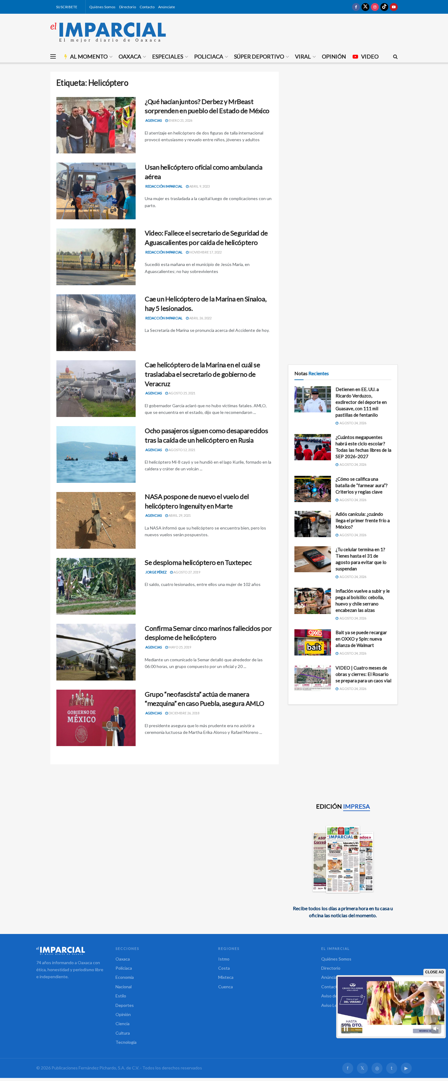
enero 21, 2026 (180, 120)
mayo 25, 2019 (179, 647)
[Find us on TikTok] (384, 7)
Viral (303, 56)
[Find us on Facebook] (356, 7)
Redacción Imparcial (164, 186)
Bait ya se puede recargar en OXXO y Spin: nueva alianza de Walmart (361, 639)
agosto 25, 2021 (181, 393)
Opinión (334, 56)
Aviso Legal (332, 1005)
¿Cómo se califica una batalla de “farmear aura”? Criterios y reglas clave (362, 485)
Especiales (167, 56)
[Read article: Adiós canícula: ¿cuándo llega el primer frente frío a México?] (312, 524)
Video (370, 56)
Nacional (124, 986)
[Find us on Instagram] (375, 7)
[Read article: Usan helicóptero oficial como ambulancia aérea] (96, 191)
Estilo (121, 995)
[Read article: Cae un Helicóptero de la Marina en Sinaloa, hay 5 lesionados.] (96, 322)
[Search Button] (395, 56)
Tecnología (126, 1042)
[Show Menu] (53, 56)
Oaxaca (130, 56)
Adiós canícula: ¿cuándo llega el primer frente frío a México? (363, 520)
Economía (125, 977)
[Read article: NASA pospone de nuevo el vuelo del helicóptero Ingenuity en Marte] (96, 520)
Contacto (147, 7)
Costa (224, 968)
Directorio (127, 7)
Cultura (123, 1033)
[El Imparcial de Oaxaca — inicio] (69, 950)
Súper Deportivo (259, 56)
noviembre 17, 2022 (205, 252)
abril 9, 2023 (199, 186)
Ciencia (123, 1023)
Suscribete (66, 7)
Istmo (223, 958)
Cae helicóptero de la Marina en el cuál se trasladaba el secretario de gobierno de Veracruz (202, 374)
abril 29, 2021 (179, 515)
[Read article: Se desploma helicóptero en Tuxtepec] (96, 586)
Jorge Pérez (156, 572)
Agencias (153, 120)
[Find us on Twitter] (365, 7)
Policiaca (208, 56)
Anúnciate (166, 7)
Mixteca (225, 977)
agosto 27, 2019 (186, 572)
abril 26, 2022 (200, 318)
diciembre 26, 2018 (183, 713)
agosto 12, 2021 (181, 450)
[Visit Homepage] (108, 32)
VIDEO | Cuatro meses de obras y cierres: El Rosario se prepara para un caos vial (363, 674)
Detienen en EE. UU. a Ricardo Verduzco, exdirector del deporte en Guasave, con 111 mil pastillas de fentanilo (361, 402)
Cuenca (225, 986)
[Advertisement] (343, 114)
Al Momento (89, 56)
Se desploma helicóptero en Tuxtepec (198, 562)
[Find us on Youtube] (394, 7)
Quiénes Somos (102, 7)
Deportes (125, 1005)
